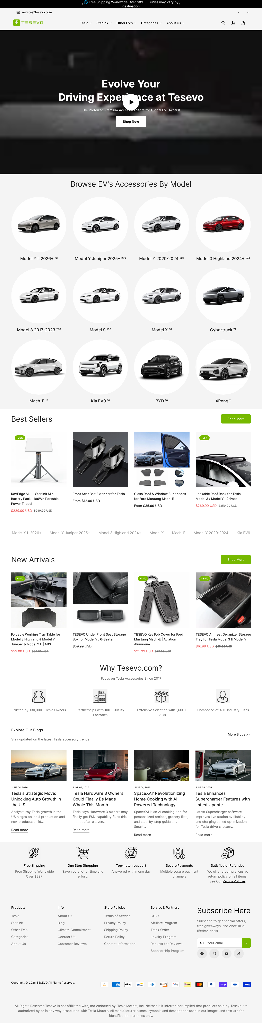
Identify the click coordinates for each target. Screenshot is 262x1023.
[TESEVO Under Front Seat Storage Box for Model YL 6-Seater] (100, 600)
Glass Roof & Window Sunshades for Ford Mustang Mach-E (160, 496)
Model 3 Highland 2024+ (223, 258)
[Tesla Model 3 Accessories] (39, 296)
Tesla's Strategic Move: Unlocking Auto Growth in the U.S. (36, 799)
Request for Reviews (166, 944)
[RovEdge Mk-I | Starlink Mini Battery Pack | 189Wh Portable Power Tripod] (39, 459)
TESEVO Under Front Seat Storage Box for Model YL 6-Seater (99, 636)
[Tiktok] (239, 953)
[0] (242, 23)
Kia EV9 (100, 401)
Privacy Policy (115, 923)
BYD (162, 401)
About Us (173, 23)
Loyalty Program (163, 937)
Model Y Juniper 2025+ (100, 258)
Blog (61, 923)
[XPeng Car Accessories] (223, 367)
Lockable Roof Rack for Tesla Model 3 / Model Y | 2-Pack (218, 496)
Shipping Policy (116, 930)
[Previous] (82, 4)
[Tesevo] (28, 23)
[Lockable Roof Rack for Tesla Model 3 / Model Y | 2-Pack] (223, 459)
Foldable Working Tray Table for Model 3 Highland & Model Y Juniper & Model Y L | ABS (35, 639)
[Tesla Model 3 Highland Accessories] (223, 224)
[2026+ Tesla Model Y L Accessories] (39, 224)
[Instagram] (214, 953)
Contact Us (66, 937)
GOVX (155, 916)
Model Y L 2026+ (39, 258)
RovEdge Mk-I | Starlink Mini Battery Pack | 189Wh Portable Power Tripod (35, 499)
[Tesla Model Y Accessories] (161, 224)
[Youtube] (227, 953)
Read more (19, 830)
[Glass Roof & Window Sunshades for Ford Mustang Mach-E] (162, 459)
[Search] (223, 22)
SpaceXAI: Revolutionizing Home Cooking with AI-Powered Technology (159, 799)
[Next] (179, 4)
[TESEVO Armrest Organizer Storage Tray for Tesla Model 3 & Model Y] (223, 600)
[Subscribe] (246, 943)
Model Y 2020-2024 (161, 258)
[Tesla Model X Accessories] (161, 296)
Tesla (84, 23)
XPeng (223, 401)
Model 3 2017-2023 (39, 329)
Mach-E (38, 401)
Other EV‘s (124, 23)
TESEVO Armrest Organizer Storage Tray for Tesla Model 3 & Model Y (223, 636)
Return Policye (234, 881)
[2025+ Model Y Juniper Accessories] (100, 224)
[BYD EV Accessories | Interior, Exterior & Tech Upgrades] (161, 367)
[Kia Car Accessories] (100, 367)
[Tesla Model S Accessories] (100, 296)
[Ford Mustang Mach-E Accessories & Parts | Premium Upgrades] (39, 367)
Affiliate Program (164, 923)
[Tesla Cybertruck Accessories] (223, 296)
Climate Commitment (74, 930)
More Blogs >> (239, 734)
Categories (149, 23)
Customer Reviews (72, 944)
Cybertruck (223, 329)
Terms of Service (117, 916)
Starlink (102, 23)
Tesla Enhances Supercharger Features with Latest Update (222, 799)
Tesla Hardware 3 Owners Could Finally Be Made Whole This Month (98, 799)
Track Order (160, 930)
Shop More (235, 419)
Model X (162, 329)
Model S (100, 329)
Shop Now (131, 121)
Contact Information (120, 944)
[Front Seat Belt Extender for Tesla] (100, 459)
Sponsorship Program (167, 951)
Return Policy (114, 937)
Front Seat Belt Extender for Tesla (99, 494)
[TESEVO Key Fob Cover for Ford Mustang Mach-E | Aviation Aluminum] (162, 600)
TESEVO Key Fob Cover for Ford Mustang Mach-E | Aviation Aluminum (158, 639)
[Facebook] (202, 953)
